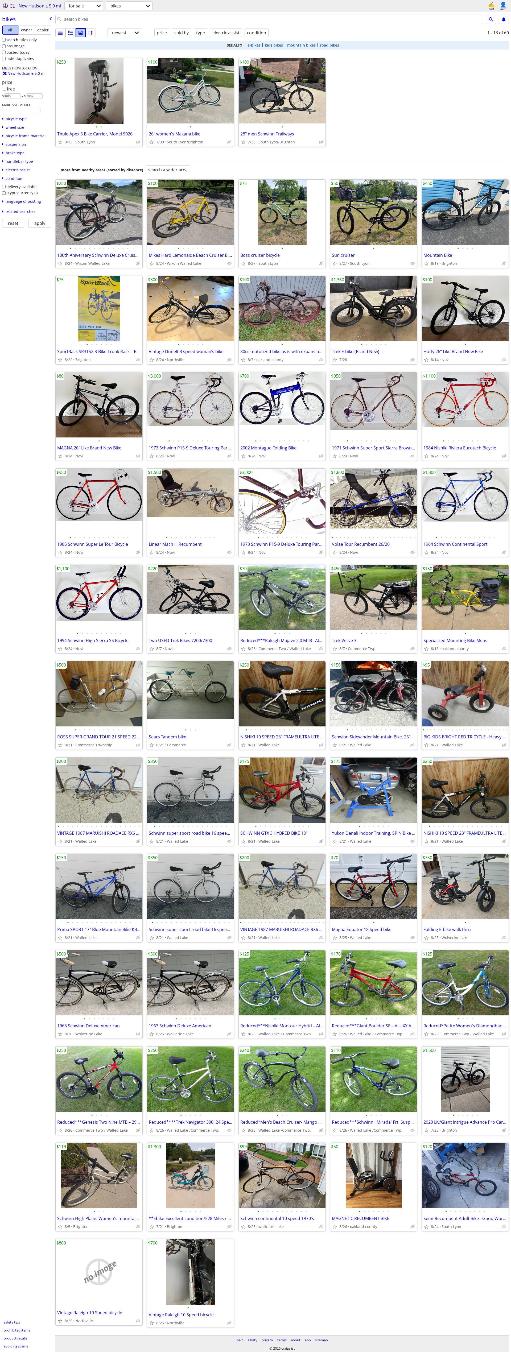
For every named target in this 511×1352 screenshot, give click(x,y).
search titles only (21, 39)
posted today (18, 52)
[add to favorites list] (60, 142)
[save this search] (504, 19)
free (11, 89)
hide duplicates (20, 58)
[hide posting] (138, 142)
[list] (60, 32)
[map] (91, 32)
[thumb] (70, 32)
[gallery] (81, 32)
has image (15, 45)
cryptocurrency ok (22, 192)
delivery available (22, 186)
